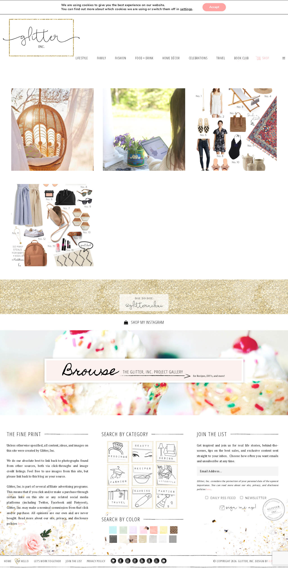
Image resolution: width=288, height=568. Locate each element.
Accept (214, 7)
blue (113, 530)
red (154, 530)
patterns (173, 539)
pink (143, 530)
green (123, 530)
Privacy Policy (96, 561)
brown (133, 539)
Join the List (74, 561)
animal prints (174, 530)
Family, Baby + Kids (142, 498)
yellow (164, 530)
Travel (118, 498)
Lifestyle (167, 475)
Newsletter (256, 498)
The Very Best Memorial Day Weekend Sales (52, 226)
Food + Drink (142, 475)
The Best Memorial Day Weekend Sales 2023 (52, 130)
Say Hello (22, 561)
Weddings (118, 452)
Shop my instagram (147, 322)
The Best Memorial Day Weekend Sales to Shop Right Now (144, 131)
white (163, 539)
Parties (166, 498)
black (113, 539)
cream (123, 539)
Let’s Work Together (47, 561)
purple (133, 530)
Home (7, 561)
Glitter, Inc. (41, 32)
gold (143, 539)
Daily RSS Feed (223, 498)
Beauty (142, 452)
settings (186, 9)
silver (153, 539)
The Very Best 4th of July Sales (235, 130)
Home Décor (167, 452)
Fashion (118, 475)
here (21, 523)
